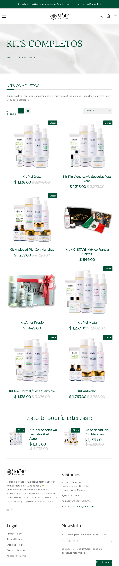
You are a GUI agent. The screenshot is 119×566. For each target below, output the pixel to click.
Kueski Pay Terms (16, 556)
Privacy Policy (14, 533)
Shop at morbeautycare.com (78, 506)
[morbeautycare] (59, 16)
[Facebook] (8, 510)
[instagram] (12, 510)
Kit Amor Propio (32, 322)
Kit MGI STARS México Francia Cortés (87, 252)
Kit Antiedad (87, 391)
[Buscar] (101, 16)
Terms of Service (16, 550)
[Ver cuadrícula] (21, 110)
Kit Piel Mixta (87, 322)
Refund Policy (14, 539)
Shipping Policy (15, 545)
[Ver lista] (28, 110)
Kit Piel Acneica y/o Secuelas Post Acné (87, 179)
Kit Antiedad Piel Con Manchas (32, 249)
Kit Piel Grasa (32, 176)
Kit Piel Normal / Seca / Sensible (32, 391)
